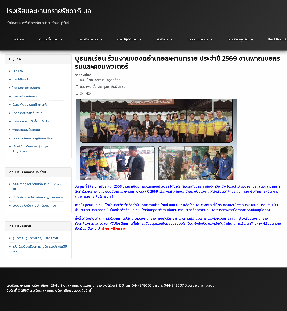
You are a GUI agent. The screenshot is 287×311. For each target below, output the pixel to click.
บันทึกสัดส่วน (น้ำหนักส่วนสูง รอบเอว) (37, 197)
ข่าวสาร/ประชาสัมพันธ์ (27, 113)
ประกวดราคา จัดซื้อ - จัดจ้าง (31, 121)
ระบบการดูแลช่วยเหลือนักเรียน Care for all (39, 186)
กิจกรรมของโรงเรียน (26, 129)
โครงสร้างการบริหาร (26, 88)
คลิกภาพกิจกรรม (112, 228)
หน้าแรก (19, 39)
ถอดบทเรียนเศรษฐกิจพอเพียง (32, 138)
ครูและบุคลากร (197, 39)
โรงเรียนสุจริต (238, 39)
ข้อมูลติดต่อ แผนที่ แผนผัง (29, 104)
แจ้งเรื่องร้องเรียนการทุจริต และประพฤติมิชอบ (39, 249)
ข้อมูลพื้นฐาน (48, 39)
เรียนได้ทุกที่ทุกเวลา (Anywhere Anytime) (33, 149)
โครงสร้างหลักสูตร (25, 96)
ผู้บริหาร (162, 39)
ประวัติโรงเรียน (22, 79)
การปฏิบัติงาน (127, 39)
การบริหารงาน (87, 39)
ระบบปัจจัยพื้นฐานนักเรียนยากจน (34, 205)
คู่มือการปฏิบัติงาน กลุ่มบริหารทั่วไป (35, 238)
